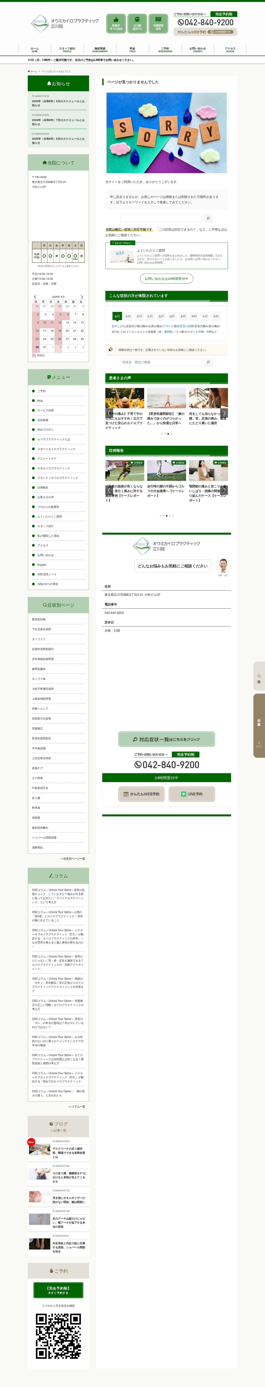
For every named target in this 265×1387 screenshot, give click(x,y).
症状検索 (259, 676)
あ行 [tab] (117, 316)
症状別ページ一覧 (74, 858)
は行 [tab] (172, 316)
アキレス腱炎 (171, 326)
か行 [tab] (128, 316)
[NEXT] (81, 297)
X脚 (209, 331)
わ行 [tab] (216, 316)
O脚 (201, 331)
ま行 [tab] (183, 316)
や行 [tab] (194, 316)
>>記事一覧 (58, 1130)
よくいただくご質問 (151, 250)
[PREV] (35, 297)
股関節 (168, 331)
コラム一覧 (78, 1106)
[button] (162, 434)
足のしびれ (118, 326)
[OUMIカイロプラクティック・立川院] (65, 23)
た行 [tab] (150, 316)
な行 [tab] (161, 316)
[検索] (208, 218)
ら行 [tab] (205, 316)
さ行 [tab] (139, 316)
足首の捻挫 (187, 326)
